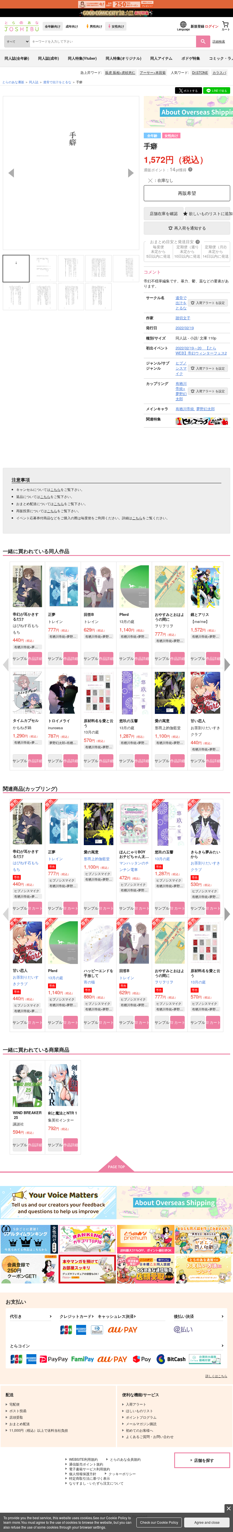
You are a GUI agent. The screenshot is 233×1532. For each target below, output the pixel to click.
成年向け (72, 26)
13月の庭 (162, 858)
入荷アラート (210, 302)
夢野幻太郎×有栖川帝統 (63, 742)
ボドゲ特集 (191, 58)
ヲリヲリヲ (164, 982)
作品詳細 (35, 658)
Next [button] (131, 173)
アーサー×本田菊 (153, 72)
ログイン (212, 26)
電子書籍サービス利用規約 (89, 1468)
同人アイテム (161, 58)
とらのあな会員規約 (125, 1459)
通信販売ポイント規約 (86, 1464)
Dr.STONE (200, 72)
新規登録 (197, 26)
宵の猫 (89, 982)
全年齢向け (53, 26)
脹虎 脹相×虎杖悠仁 (120, 72)
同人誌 (33, 82)
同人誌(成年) (48, 58)
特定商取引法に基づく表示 (89, 1478)
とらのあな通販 (13, 82)
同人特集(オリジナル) (123, 58)
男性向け (96, 26)
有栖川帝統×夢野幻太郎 (28, 647)
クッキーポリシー (122, 1473)
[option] (71, 173)
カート (37, 908)
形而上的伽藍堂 (97, 858)
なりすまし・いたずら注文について (96, 1483)
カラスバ (219, 72)
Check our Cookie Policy (159, 1522)
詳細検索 (219, 41)
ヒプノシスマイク (26, 890)
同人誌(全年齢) (17, 58)
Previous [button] (11, 173)
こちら (55, 489)
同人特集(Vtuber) (82, 58)
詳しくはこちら (216, 1375)
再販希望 (187, 193)
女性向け (118, 26)
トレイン (55, 858)
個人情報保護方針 (82, 1473)
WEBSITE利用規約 (83, 1459)
